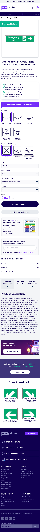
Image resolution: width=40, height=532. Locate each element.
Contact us (20, 372)
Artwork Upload (6, 499)
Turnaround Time (7, 178)
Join (35, 526)
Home (3, 18)
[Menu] (28, 7)
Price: (3, 195)
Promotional (5, 489)
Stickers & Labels (6, 486)
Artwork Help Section (11, 351)
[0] (35, 7)
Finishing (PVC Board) (8, 144)
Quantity (4, 186)
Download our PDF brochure (20, 212)
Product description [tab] (7, 283)
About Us (24, 469)
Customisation (6, 170)
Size (2, 162)
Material (4, 110)
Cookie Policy (25, 476)
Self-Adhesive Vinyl (7, 473)
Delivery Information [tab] (32, 283)
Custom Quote (31, 433)
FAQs (2, 503)
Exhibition (4, 480)
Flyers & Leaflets (6, 484)
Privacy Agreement (27, 473)
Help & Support (6, 497)
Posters (3, 476)
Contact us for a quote (26, 252)
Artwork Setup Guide (7, 501)
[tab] (20, 263)
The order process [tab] (20, 283)
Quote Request (26, 501)
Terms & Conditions (27, 471)
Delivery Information (27, 478)
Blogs (3, 505)
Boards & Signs (6, 469)
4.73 (7, 198)
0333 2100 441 (11, 1)
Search (34, 247)
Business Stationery (7, 482)
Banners (3, 471)
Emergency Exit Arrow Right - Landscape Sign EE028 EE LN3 (18, 63)
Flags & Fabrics (5, 478)
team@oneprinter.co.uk (25, 1)
